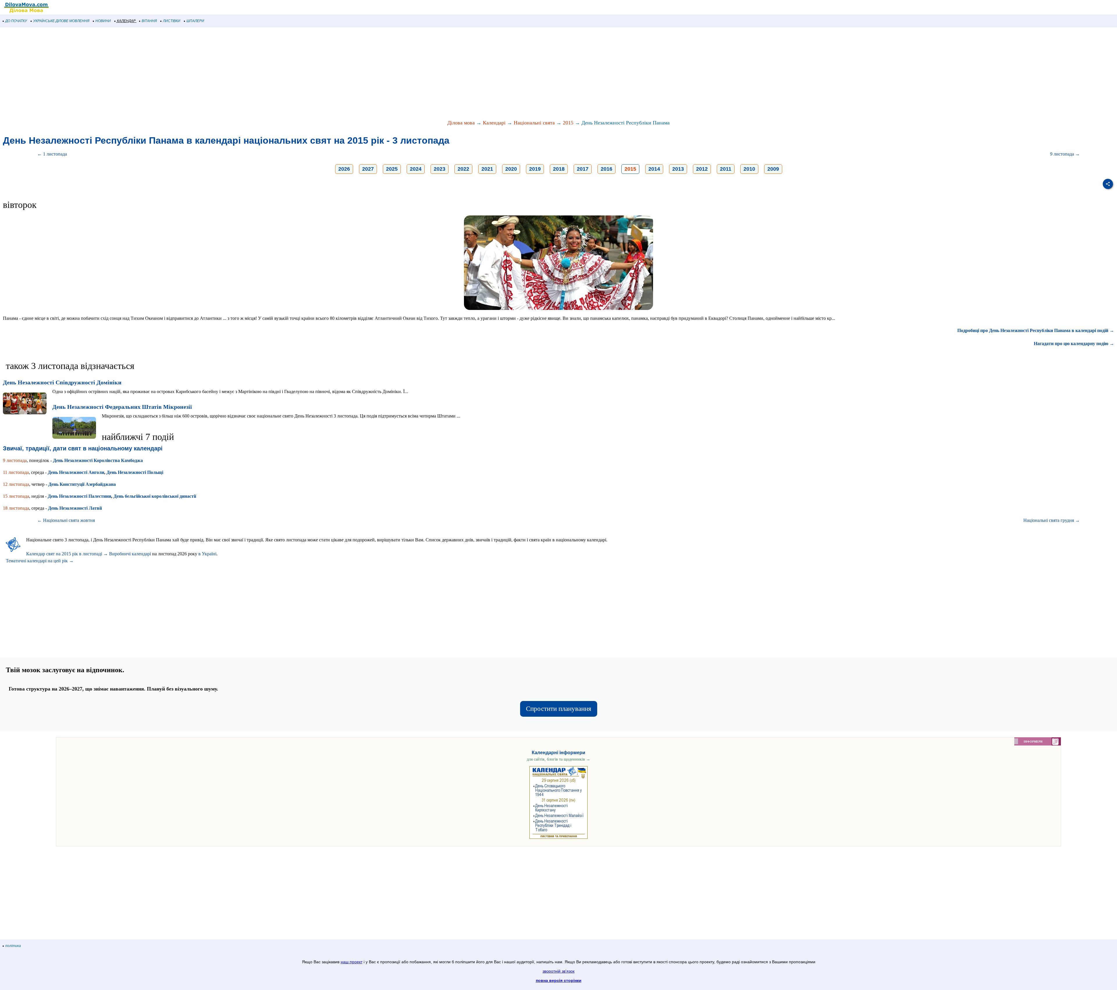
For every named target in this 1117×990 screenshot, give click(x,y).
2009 (773, 169)
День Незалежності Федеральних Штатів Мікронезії (122, 407)
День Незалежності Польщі (134, 472)
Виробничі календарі (130, 553)
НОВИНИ (103, 21)
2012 (702, 169)
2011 (725, 169)
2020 (511, 169)
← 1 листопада (52, 153)
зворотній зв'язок (558, 971)
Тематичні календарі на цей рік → (40, 560)
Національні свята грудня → (1051, 520)
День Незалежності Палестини (79, 496)
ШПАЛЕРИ (195, 21)
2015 (568, 123)
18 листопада (16, 508)
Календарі (494, 123)
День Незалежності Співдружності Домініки (62, 382)
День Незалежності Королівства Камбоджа (98, 460)
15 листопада (16, 496)
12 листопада (16, 484)
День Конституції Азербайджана (82, 484)
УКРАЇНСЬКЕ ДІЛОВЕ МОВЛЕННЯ (61, 21)
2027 (368, 169)
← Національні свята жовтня (66, 520)
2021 (487, 169)
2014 (654, 169)
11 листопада (16, 472)
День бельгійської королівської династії (154, 496)
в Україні (207, 553)
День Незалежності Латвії (75, 508)
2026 (344, 169)
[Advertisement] (174, 74)
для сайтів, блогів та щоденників (558, 759)
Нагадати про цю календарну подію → (1074, 343)
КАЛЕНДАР (126, 21)
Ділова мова (461, 123)
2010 (749, 169)
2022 (463, 169)
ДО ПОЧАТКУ (16, 21)
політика (13, 946)
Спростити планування (558, 708)
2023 (439, 169)
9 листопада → (1065, 153)
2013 (678, 169)
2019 (535, 169)
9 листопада (15, 460)
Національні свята (534, 123)
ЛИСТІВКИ (171, 21)
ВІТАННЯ (149, 21)
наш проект (351, 961)
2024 (415, 169)
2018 (559, 169)
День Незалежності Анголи (76, 472)
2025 (392, 169)
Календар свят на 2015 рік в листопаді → (67, 553)
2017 (582, 169)
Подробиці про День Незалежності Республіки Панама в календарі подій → (1035, 330)
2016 (606, 169)
